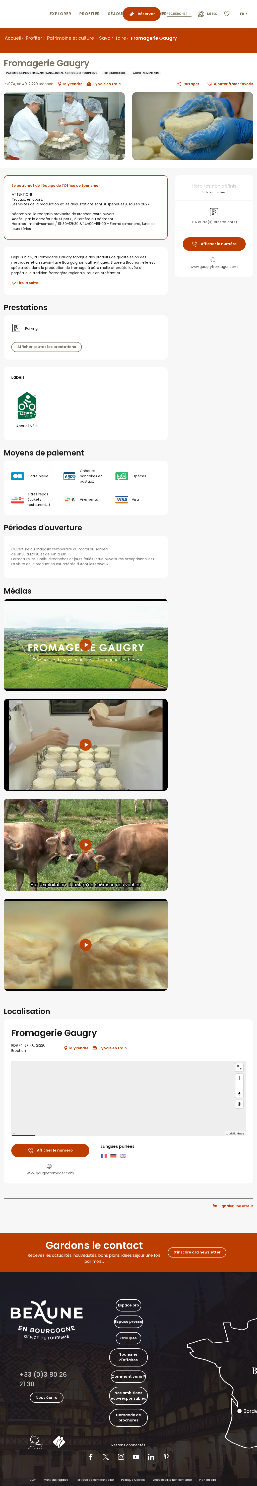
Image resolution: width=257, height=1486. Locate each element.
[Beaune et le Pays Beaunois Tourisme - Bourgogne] (24, 14)
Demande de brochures (128, 1417)
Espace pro (128, 1305)
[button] (244, 14)
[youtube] (86, 645)
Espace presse (128, 1321)
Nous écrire (46, 1397)
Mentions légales (56, 1480)
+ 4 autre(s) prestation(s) (214, 222)
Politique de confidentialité (95, 1480)
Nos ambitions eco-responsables (128, 1395)
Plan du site (207, 1480)
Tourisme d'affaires (128, 1357)
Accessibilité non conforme (172, 1480)
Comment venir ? (128, 1376)
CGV (32, 1480)
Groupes (128, 1338)
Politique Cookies (133, 1480)
